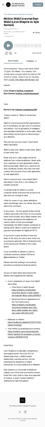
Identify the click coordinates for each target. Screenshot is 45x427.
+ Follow (37, 5)
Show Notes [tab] (13, 61)
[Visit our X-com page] (20, 412)
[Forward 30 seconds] (10, 53)
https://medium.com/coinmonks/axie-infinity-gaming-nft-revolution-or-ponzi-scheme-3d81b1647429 (24, 334)
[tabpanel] (22, 225)
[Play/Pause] (8, 45)
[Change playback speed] (15, 53)
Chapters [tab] (31, 61)
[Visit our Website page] (25, 412)
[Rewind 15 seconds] (6, 53)
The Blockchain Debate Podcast (18, 5)
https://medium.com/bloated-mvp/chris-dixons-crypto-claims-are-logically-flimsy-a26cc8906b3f (26, 293)
